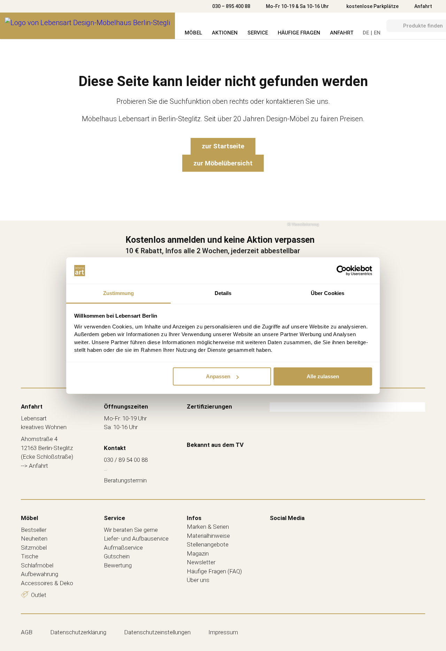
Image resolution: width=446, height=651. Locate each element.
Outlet (38, 594)
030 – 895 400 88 (231, 6)
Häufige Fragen (299, 33)
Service (257, 33)
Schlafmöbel (37, 565)
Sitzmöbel (34, 547)
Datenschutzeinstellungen (157, 632)
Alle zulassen (323, 376)
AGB (26, 632)
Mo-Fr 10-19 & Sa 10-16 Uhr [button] (297, 6)
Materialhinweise (208, 535)
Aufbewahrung (39, 574)
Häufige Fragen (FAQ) (214, 571)
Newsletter (201, 562)
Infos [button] (194, 517)
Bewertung (118, 565)
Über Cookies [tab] (327, 293)
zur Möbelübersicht (223, 163)
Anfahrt (423, 6)
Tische (29, 556)
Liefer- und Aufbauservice (136, 538)
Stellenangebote (208, 544)
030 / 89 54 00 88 (126, 459)
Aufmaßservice (123, 547)
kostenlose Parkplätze (372, 6)
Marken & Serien (208, 526)
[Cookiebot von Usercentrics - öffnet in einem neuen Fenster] (341, 270)
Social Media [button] (287, 517)
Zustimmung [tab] (118, 293)
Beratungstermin (125, 480)
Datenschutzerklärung (78, 632)
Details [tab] (223, 293)
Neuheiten (34, 538)
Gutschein (117, 556)
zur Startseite (223, 146)
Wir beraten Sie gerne (131, 529)
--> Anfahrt (34, 465)
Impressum (223, 632)
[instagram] (289, 529)
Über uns (198, 579)
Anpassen (218, 376)
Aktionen (225, 33)
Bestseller (33, 529)
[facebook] (275, 529)
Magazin (198, 553)
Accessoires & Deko (47, 583)
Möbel (193, 33)
